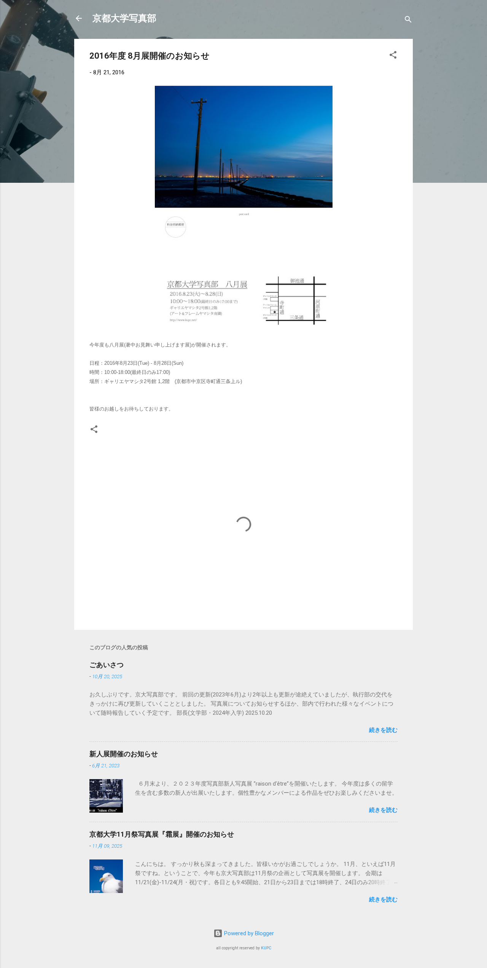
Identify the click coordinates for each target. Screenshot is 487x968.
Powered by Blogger (248, 933)
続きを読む (383, 730)
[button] (393, 56)
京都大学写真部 (124, 18)
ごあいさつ (106, 665)
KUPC (266, 948)
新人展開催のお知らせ (123, 754)
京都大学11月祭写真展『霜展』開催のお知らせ (161, 834)
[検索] (408, 20)
